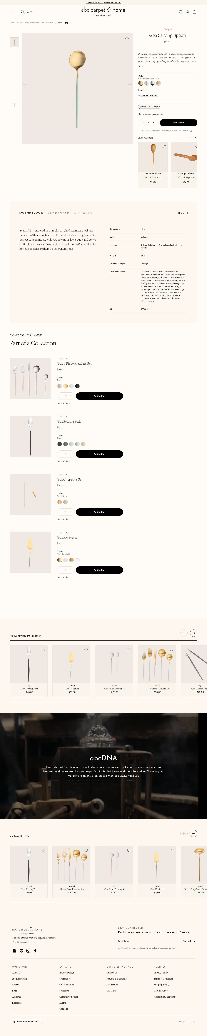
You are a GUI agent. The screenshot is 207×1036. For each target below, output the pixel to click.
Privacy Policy (161, 972)
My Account (113, 984)
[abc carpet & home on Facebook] (15, 950)
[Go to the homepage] (103, 14)
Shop (12, 22)
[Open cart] (194, 12)
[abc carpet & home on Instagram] (28, 950)
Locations (17, 1002)
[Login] (188, 12)
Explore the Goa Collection (26, 335)
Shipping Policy (161, 984)
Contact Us (112, 972)
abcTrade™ (65, 978)
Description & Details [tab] (31, 213)
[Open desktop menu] (11, 12)
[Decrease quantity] (143, 122)
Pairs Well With (145, 137)
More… (141, 66)
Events (62, 1002)
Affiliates (16, 996)
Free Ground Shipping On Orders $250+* (103, 3)
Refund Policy (161, 990)
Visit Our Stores (19, 941)
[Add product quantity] (60, 396)
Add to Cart (99, 396)
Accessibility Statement (165, 996)
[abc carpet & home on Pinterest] (21, 950)
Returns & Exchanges (117, 978)
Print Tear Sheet (83, 213)
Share (181, 213)
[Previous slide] (14, 34)
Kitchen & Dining (23, 22)
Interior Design (66, 972)
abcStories (64, 990)
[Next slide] (14, 105)
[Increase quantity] (153, 122)
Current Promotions (68, 996)
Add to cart (178, 122)
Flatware (35, 22)
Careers (15, 984)
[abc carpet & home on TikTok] (35, 950)
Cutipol (168, 29)
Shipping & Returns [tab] (58, 213)
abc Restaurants (19, 978)
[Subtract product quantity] (71, 396)
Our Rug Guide (66, 984)
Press (14, 990)
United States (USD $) (27, 1021)
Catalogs (63, 1009)
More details (62, 403)
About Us (17, 972)
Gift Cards (112, 990)
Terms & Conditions (163, 978)
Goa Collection (47, 22)
